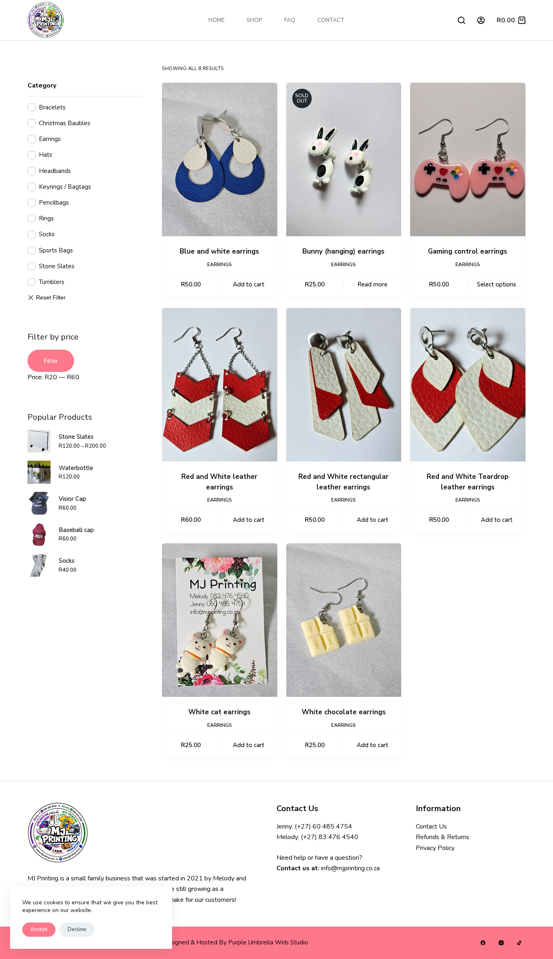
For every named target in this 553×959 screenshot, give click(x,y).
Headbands (55, 171)
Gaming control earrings (467, 251)
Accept (38, 929)
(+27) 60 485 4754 (323, 826)
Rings (46, 218)
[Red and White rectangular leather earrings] (343, 384)
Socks (47, 234)
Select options (496, 284)
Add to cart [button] (248, 284)
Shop (254, 20)
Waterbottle (76, 468)
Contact (331, 20)
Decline (77, 929)
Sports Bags (56, 250)
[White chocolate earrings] (343, 620)
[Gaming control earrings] (467, 159)
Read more (372, 284)
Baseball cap (76, 530)
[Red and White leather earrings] (219, 384)
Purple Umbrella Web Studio (268, 942)
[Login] (481, 20)
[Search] (461, 20)
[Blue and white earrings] (219, 159)
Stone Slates (56, 266)
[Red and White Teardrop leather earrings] (467, 384)
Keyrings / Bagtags (65, 187)
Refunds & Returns (442, 837)
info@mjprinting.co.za (350, 868)
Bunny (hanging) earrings (343, 251)
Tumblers (51, 282)
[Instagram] (501, 943)
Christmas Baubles (64, 123)
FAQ (289, 20)
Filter (51, 361)
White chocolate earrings (344, 712)
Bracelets (52, 107)
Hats (45, 155)
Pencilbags (54, 203)
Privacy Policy (435, 848)
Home (216, 20)
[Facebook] (483, 943)
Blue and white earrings (219, 251)
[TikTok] (519, 943)
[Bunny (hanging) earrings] (343, 159)
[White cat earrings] (219, 620)
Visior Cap (72, 499)
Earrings (219, 264)
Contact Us (431, 826)
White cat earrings (219, 712)
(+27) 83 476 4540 (329, 837)
